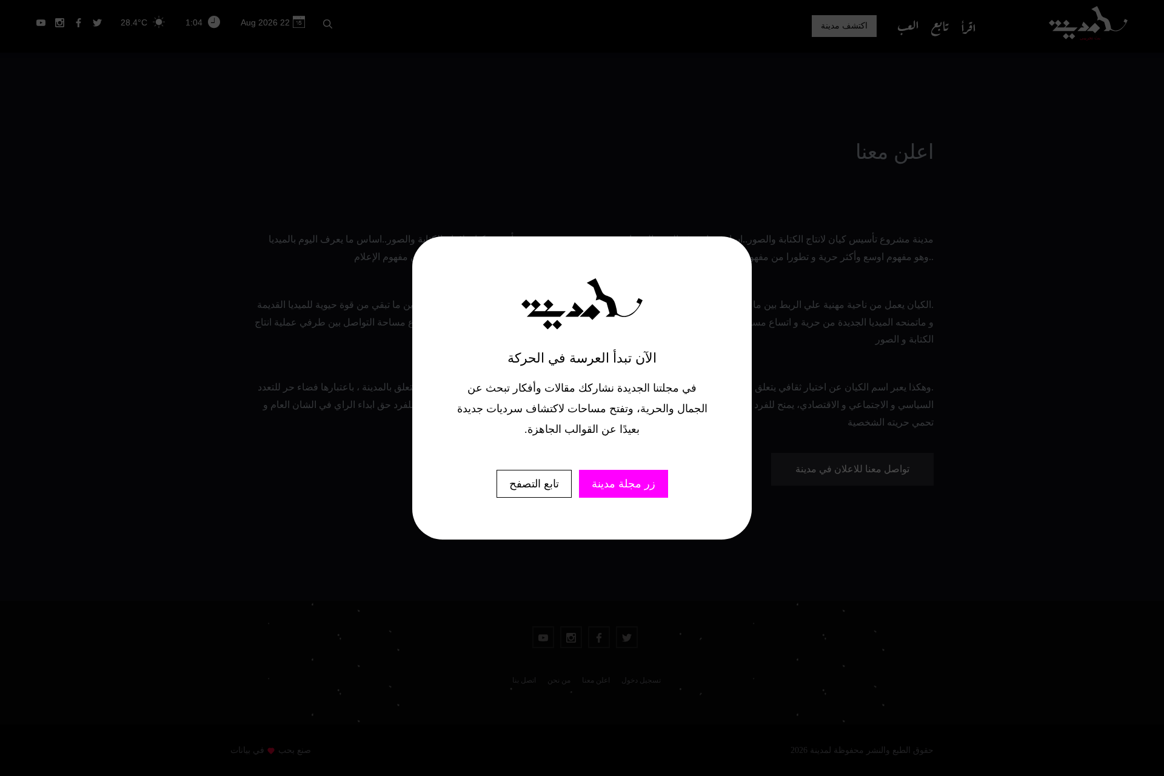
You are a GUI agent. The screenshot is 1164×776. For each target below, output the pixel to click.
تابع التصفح (534, 484)
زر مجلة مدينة (623, 484)
